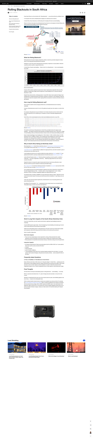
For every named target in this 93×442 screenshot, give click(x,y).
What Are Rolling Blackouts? (14, 18)
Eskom (28, 54)
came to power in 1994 (58, 154)
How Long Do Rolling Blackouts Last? (14, 21)
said (37, 157)
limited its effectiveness (40, 167)
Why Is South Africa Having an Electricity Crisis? (14, 24)
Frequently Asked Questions (14, 29)
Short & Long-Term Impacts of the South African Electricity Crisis (15, 26)
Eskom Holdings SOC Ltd (42, 147)
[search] (83, 4)
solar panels (53, 165)
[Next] (84, 340)
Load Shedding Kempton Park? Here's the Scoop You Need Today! (36, 357)
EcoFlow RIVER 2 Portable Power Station (33, 282)
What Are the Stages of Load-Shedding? (56, 356)
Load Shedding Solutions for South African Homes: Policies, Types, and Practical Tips (16, 357)
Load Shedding (11, 354)
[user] (85, 4)
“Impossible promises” (28, 149)
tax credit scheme (28, 165)
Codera (28, 215)
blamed (32, 146)
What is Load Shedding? (73, 356)
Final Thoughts (11, 31)
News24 (54, 153)
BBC (60, 153)
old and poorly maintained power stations (55, 146)
